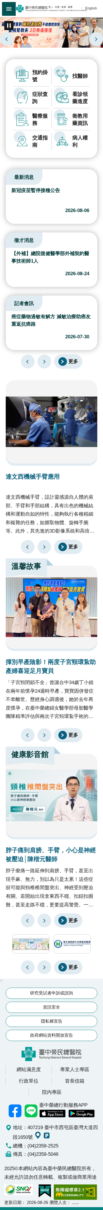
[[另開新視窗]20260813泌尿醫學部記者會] (51, 32)
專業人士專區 (74, 1069)
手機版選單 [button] (9, 9)
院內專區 (52, 1092)
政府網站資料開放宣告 (51, 1035)
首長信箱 (74, 1081)
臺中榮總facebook (15, 1111)
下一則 (96, 39)
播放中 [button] (8, 25)
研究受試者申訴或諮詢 (51, 992)
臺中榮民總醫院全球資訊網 (51, 8)
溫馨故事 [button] (26, 566)
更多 (73, 361)
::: (1, 18)
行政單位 (28, 1081)
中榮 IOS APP (52, 1114)
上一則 (7, 39)
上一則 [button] (28, 967)
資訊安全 (51, 1007)
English (91, 8)
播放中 (12, 176)
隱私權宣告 (51, 1021)
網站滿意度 (29, 1069)
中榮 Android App (81, 1114)
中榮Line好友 (31, 1111)
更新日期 (12, 1202)
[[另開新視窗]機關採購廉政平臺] (30, 943)
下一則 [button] (44, 967)
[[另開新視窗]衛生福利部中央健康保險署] (72, 943)
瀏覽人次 (58, 1202)
